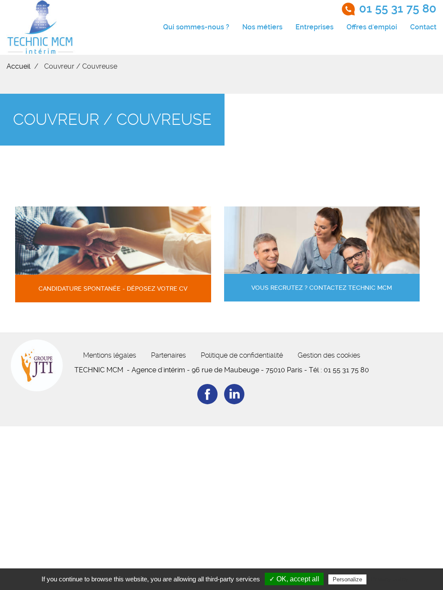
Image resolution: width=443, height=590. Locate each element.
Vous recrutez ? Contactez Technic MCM (321, 288)
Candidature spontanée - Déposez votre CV (113, 288)
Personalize (347, 579)
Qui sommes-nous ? (196, 27)
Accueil (18, 66)
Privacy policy (389, 579)
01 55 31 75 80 (398, 9)
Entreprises (314, 27)
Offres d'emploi (372, 27)
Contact (423, 27)
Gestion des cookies (329, 355)
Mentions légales (109, 355)
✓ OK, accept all (294, 579)
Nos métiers (262, 27)
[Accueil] (40, 27)
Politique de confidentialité (242, 355)
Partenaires (168, 355)
